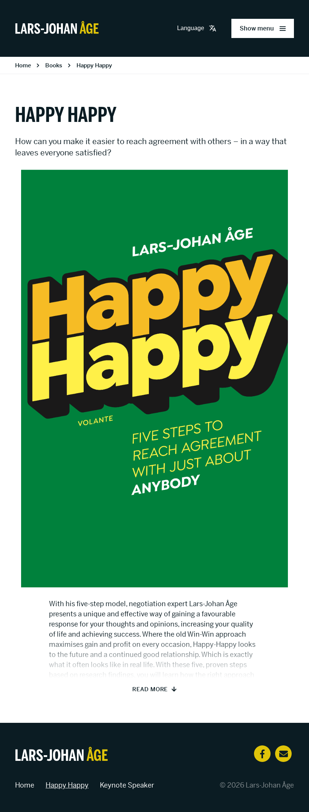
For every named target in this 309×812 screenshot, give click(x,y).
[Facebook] (262, 753)
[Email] (283, 753)
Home (23, 65)
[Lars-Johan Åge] (57, 28)
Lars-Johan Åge (270, 785)
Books (53, 65)
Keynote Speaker (127, 785)
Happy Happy (94, 65)
